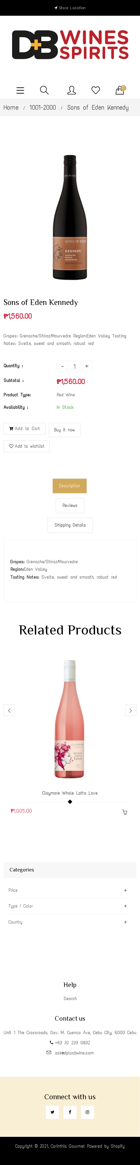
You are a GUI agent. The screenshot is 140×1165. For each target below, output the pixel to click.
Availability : (16, 407)
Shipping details (70, 525)
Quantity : (13, 365)
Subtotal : (13, 380)
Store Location (72, 8)
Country (15, 922)
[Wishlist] (95, 90)
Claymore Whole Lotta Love (70, 793)
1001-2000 (43, 107)
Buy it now (64, 429)
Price (13, 890)
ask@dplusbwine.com (74, 1053)
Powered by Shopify (106, 1146)
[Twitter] (52, 1112)
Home (11, 107)
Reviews (70, 505)
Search (70, 998)
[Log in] (71, 90)
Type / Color (20, 906)
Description (69, 486)
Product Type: (17, 395)
